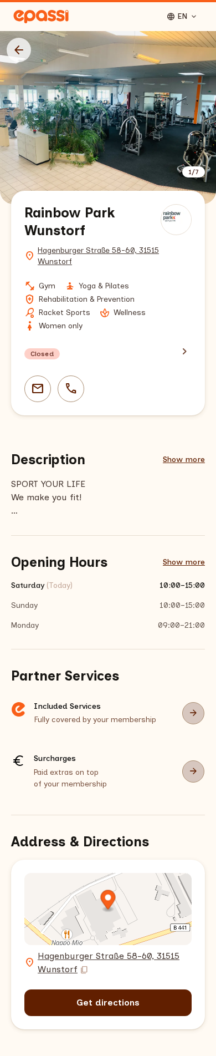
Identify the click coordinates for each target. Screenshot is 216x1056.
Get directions (108, 1002)
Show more (184, 459)
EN (182, 16)
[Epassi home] (41, 16)
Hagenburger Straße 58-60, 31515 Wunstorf (98, 256)
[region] (108, 117)
